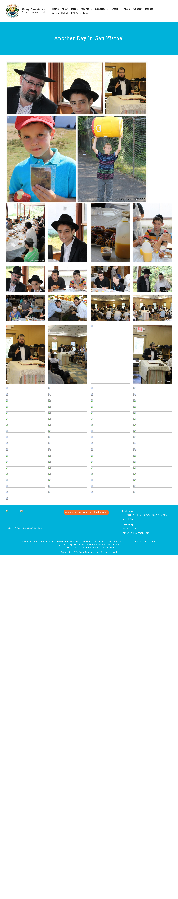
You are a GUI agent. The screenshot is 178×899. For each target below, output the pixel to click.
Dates (74, 9)
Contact (138, 9)
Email (114, 9)
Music (127, 9)
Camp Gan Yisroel (34, 9)
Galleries (100, 9)
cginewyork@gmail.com (135, 533)
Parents (85, 9)
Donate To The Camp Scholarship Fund (86, 512)
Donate (149, 9)
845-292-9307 (129, 528)
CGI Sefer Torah (80, 13)
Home (55, 9)
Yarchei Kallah (60, 13)
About (65, 9)
